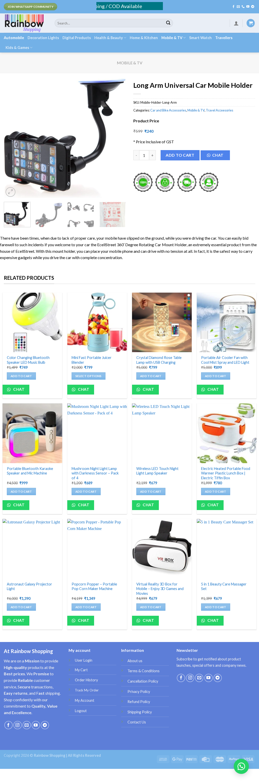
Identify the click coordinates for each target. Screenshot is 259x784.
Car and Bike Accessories (168, 110)
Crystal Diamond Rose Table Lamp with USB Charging (159, 360)
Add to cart (180, 155)
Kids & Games (17, 47)
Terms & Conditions (143, 671)
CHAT (218, 155)
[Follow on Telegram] (252, 7)
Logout (81, 711)
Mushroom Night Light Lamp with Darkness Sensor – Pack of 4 (95, 473)
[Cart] (251, 23)
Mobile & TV (171, 38)
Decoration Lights (43, 38)
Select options (88, 376)
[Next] (116, 138)
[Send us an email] (238, 7)
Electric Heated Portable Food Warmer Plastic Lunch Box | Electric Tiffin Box (225, 473)
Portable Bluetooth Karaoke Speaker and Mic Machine (30, 470)
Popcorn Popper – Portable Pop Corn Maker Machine (94, 586)
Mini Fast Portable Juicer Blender (92, 360)
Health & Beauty (108, 38)
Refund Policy (138, 701)
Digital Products (76, 38)
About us (134, 661)
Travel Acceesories (219, 110)
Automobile (14, 38)
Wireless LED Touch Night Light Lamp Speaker (157, 470)
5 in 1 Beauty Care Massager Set (224, 586)
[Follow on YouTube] (247, 7)
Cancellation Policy (142, 681)
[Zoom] (10, 192)
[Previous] (12, 138)
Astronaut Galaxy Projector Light (29, 586)
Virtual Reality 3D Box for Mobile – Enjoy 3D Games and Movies (160, 589)
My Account (84, 700)
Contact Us (136, 722)
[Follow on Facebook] (233, 7)
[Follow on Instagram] (17, 725)
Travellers (223, 38)
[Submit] (168, 23)
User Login (83, 660)
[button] (217, 156)
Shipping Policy (139, 712)
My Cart (81, 670)
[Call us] (243, 7)
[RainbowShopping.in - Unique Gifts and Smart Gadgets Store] (25, 23)
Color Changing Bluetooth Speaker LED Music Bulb (28, 360)
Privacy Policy (138, 691)
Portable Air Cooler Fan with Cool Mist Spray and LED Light (225, 360)
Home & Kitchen (144, 38)
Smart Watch (200, 38)
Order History (86, 680)
